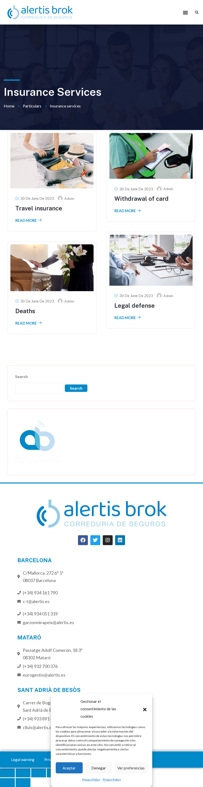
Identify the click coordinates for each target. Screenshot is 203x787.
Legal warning (22, 759)
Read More (26, 220)
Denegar (98, 768)
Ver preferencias (131, 768)
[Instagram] (108, 540)
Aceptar (69, 768)
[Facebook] (83, 540)
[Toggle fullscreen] (38, 772)
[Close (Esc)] (7, 772)
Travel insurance (38, 208)
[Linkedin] (120, 540)
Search (21, 376)
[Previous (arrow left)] (7, 782)
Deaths (25, 310)
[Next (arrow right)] (23, 782)
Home (9, 105)
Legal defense (134, 305)
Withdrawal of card (141, 198)
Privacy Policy (91, 779)
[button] (144, 708)
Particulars (32, 105)
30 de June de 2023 (37, 198)
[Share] (23, 772)
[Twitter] (95, 540)
